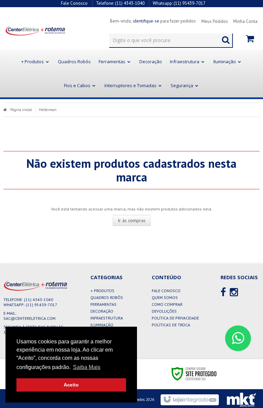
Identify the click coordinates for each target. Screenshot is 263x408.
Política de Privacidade (175, 318)
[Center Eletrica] (30, 30)
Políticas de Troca (171, 324)
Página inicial (21, 109)
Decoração (101, 311)
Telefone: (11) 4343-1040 (28, 299)
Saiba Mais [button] (86, 367)
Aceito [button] (71, 384)
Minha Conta (245, 21)
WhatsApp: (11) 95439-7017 (30, 304)
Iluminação (101, 324)
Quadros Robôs (106, 297)
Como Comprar (167, 304)
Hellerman (48, 109)
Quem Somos (165, 297)
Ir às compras (132, 220)
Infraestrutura (106, 318)
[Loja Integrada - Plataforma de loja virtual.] (189, 399)
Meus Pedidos (214, 21)
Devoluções (164, 311)
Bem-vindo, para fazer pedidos (153, 21)
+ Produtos (102, 290)
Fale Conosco (74, 3)
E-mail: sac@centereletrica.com (29, 316)
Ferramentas (103, 304)
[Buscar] (225, 38)
